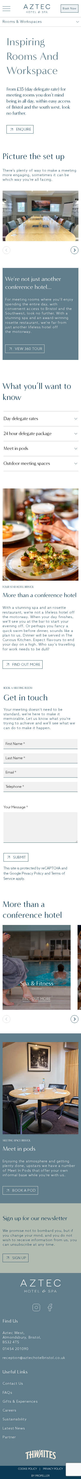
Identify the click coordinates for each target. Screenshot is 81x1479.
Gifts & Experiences (20, 1402)
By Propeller (40, 1475)
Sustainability (15, 1419)
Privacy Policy (33, 874)
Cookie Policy (27, 1469)
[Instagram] (36, 1307)
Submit (19, 858)
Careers (9, 1410)
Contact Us (13, 1384)
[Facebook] (50, 1307)
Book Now (69, 8)
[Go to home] (37, 8)
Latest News (14, 1428)
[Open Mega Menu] (6, 8)
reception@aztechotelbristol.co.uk (34, 1358)
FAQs (7, 1393)
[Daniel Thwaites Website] (40, 1454)
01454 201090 (16, 1349)
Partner (9, 1437)
